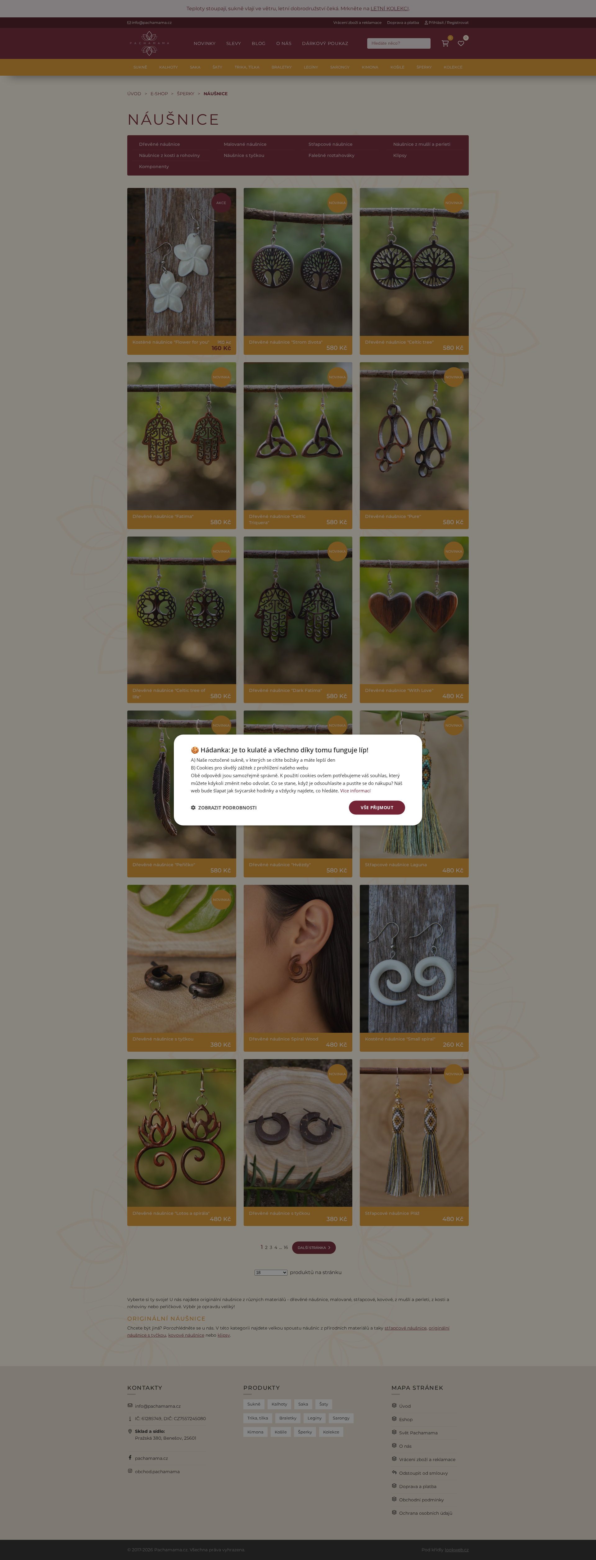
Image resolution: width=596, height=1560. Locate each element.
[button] (224, 807)
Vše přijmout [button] (377, 807)
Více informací (355, 790)
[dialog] (298, 780)
